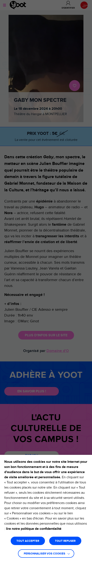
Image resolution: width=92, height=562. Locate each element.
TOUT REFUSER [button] (65, 541)
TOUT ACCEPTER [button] (27, 541)
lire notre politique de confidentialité (33, 528)
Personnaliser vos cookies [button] (44, 553)
